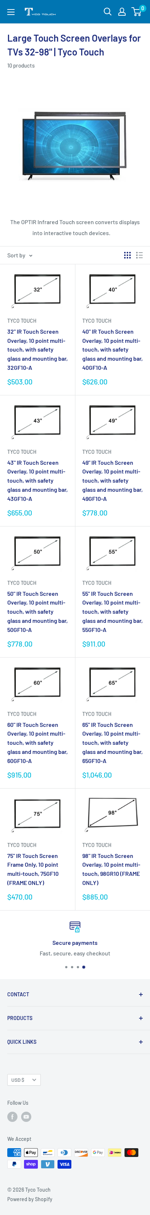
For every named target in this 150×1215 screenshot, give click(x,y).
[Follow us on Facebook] (12, 1117)
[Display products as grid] (127, 255)
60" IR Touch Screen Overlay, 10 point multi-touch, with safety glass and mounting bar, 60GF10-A (37, 742)
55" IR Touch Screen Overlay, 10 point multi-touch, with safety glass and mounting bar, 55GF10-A (112, 611)
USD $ (17, 1080)
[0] (136, 11)
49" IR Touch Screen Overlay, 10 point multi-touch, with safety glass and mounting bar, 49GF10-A (112, 480)
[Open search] (108, 12)
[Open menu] (11, 12)
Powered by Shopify (29, 1199)
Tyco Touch (21, 321)
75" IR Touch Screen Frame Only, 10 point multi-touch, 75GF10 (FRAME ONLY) (33, 869)
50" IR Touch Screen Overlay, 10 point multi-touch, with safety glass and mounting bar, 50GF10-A (37, 611)
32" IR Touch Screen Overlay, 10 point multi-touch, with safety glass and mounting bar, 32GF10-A (37, 349)
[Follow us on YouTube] (26, 1117)
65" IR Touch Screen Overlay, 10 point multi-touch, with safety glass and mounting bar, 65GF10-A (112, 742)
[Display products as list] (139, 255)
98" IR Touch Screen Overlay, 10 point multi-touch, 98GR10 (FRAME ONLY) (111, 869)
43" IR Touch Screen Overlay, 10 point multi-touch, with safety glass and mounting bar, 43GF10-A (37, 480)
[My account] (122, 12)
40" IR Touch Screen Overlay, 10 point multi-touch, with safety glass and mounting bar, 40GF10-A (112, 349)
